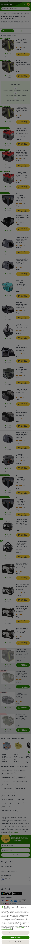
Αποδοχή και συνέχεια (15, 937)
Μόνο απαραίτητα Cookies (15, 941)
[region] (15, 925)
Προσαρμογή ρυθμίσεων (15, 932)
